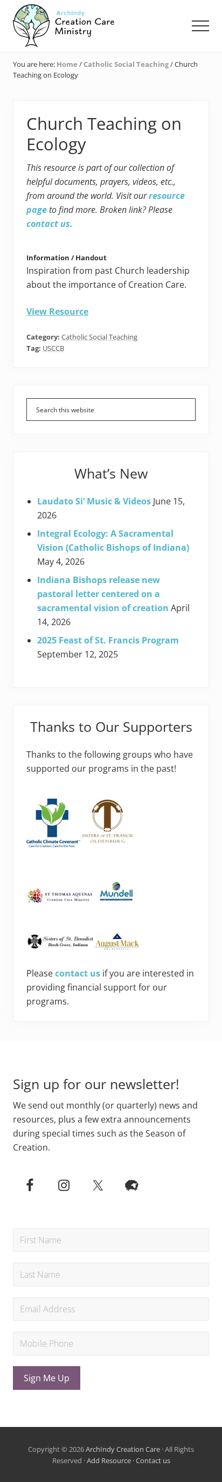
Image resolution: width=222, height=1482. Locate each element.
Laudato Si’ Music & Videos (94, 501)
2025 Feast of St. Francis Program (108, 640)
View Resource (57, 311)
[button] (200, 25)
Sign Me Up (47, 1378)
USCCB (53, 348)
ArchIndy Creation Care (123, 1449)
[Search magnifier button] (184, 409)
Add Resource (109, 1460)
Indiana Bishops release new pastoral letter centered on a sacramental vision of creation (103, 594)
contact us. (49, 224)
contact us (77, 973)
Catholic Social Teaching (99, 337)
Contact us (153, 1460)
